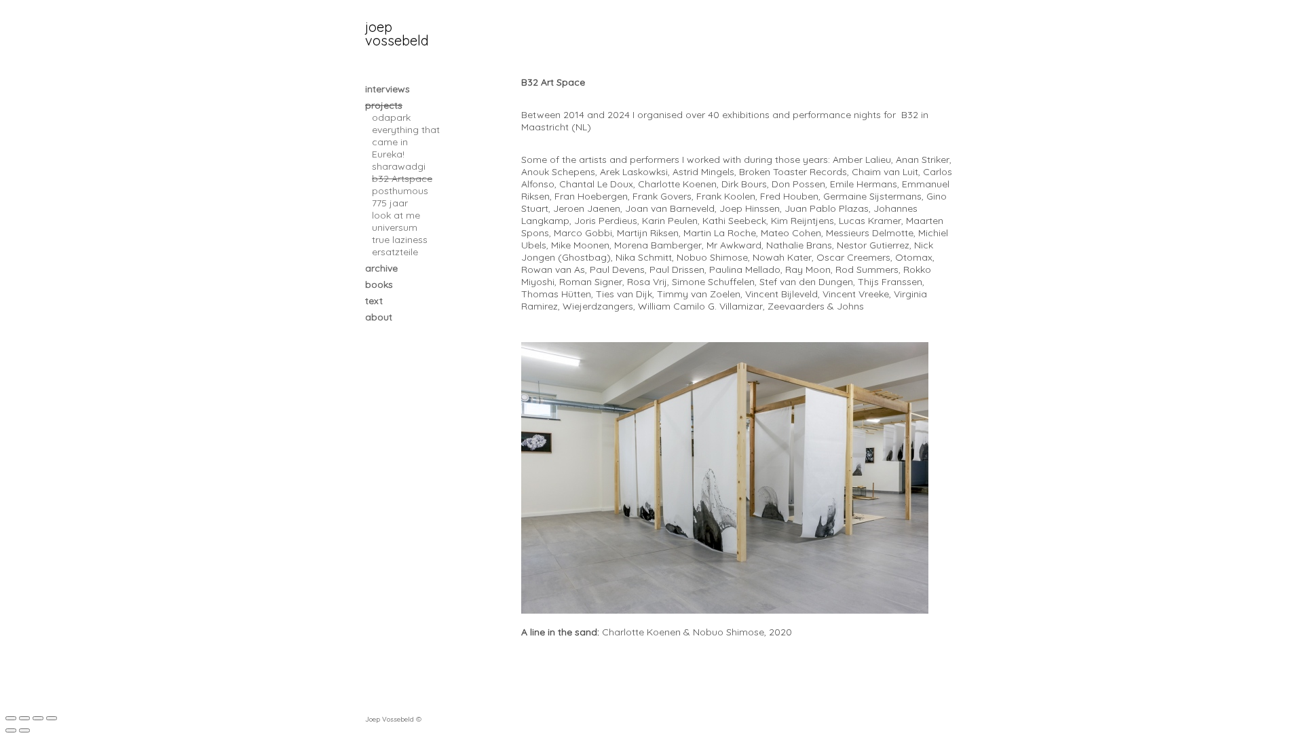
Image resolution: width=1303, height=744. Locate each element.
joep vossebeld (397, 33)
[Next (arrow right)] (24, 730)
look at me (396, 215)
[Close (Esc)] (10, 718)
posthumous (400, 191)
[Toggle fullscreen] (38, 718)
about (378, 317)
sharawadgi (399, 166)
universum (394, 227)
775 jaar (390, 203)
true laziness (400, 240)
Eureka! (388, 154)
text (374, 301)
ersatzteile (395, 252)
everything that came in (406, 136)
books (379, 284)
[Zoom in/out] (51, 718)
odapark (391, 117)
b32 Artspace (402, 178)
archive (381, 268)
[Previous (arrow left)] (10, 730)
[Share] (24, 718)
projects (383, 105)
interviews (387, 89)
